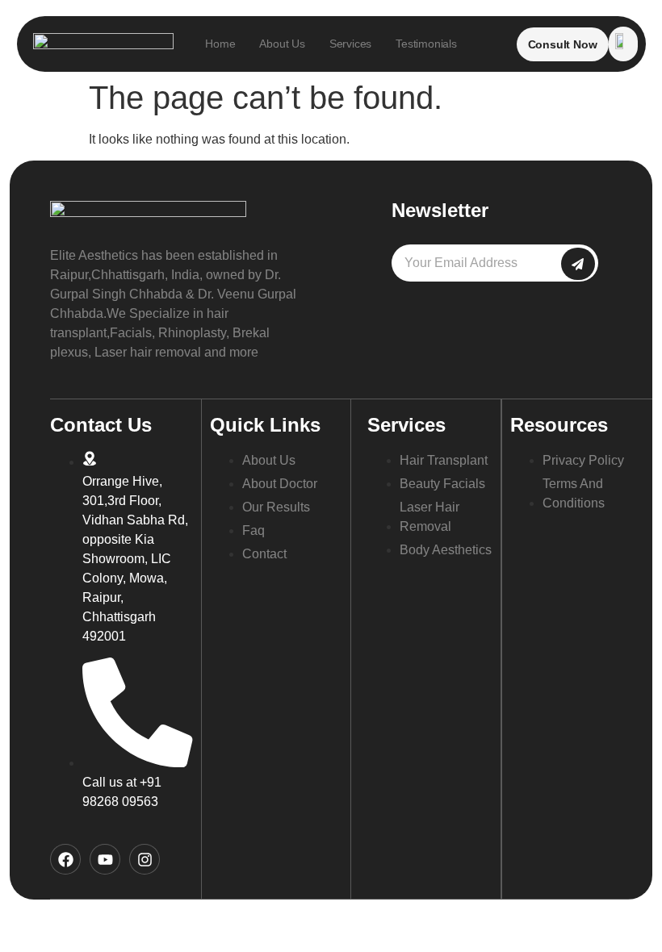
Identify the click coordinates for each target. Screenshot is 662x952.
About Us (281, 43)
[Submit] (578, 264)
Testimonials (426, 43)
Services (350, 43)
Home (220, 43)
